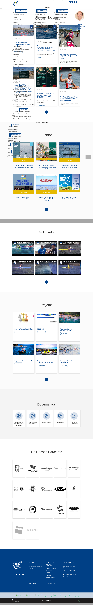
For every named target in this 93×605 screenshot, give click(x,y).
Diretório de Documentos (35, 571)
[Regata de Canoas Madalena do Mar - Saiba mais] (69, 317)
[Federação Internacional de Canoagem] (74, 595)
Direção (31, 568)
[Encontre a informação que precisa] (75, 6)
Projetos (48, 572)
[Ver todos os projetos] (46, 380)
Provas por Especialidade (69, 574)
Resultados (66, 577)
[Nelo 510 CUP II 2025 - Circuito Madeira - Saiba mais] (23, 183)
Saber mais (19, 332)
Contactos (51, 583)
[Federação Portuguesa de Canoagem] (65, 595)
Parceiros (33, 583)
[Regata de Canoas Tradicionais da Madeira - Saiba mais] (46, 349)
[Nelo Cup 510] (56, 595)
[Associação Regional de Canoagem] (15, 4)
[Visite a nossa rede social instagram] (70, 1)
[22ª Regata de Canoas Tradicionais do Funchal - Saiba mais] (69, 183)
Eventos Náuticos (50, 577)
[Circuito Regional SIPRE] (37, 595)
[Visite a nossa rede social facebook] (72, 1)
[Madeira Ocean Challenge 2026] (59, 1)
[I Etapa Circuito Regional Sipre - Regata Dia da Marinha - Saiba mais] (46, 183)
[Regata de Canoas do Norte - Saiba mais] (23, 349)
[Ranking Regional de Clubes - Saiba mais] (23, 317)
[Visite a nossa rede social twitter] (74, 1)
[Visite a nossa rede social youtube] (76, 1)
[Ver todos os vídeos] (46, 283)
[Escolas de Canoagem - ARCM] (46, 595)
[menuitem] (47, 7)
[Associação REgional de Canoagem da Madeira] (18, 595)
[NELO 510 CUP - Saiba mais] (46, 317)
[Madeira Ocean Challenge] (28, 595)
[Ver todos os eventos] (46, 210)
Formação (48, 575)
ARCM (48, 600)
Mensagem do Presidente (35, 566)
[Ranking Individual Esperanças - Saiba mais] (69, 349)
